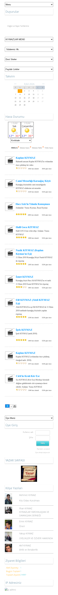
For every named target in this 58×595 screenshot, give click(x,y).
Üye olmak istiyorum (42, 452)
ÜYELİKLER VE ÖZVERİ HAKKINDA (36, 538)
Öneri (22, 526)
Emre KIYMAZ (26, 521)
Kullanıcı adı (28, 432)
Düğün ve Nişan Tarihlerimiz (18, 25)
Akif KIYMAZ (25, 545)
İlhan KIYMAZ (25, 508)
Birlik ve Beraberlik (28, 549)
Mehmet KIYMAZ (27, 495)
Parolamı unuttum (43, 449)
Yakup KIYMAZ (26, 533)
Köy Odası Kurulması (29, 500)
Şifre (31, 437)
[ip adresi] (29, 589)
